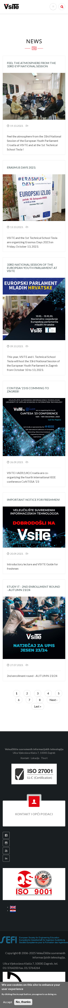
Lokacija (35, 758)
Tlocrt (44, 758)
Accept (7, 1002)
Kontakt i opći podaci (34, 814)
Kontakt (25, 758)
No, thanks (23, 1001)
